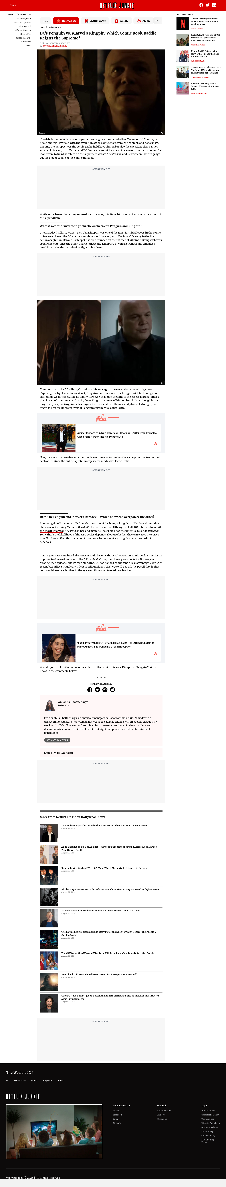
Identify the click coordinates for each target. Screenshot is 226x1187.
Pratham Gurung (198, 93)
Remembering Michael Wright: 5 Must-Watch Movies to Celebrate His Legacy (104, 1030)
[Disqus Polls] (101, 798)
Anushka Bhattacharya (55, 46)
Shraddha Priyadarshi (200, 77)
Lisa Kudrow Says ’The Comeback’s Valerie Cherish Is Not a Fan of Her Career (104, 988)
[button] (163, 133)
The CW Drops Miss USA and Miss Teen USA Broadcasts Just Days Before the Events (107, 1116)
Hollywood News (55, 27)
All (46, 20)
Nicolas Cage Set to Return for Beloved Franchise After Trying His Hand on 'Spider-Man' (110, 1052)
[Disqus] (101, 881)
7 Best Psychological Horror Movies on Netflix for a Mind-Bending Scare (205, 21)
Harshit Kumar (197, 61)
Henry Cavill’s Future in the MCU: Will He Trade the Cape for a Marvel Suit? (205, 54)
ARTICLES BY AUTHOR (57, 740)
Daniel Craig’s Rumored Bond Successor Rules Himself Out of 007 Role (100, 1073)
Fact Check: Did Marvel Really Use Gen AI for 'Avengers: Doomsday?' (99, 1137)
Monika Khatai (197, 29)
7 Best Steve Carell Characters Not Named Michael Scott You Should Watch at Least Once (206, 70)
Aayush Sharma (198, 45)
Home (13, 5)
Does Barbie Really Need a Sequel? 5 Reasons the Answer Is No (205, 86)
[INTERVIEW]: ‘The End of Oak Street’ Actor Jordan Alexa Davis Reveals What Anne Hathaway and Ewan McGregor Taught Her (206, 38)
